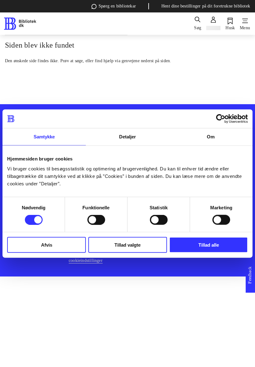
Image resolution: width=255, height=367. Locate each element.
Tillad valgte (127, 244)
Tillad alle (208, 244)
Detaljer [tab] (127, 136)
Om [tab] (211, 136)
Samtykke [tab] (44, 136)
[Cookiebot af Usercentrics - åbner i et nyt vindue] (220, 118)
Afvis (46, 244)
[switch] (96, 220)
